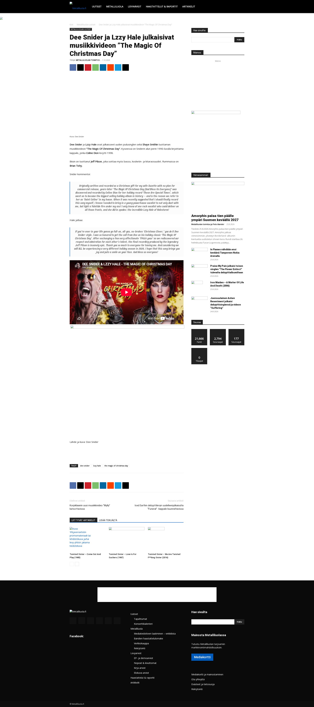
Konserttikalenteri (143, 623)
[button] (240, 6)
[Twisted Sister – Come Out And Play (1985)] (87, 539)
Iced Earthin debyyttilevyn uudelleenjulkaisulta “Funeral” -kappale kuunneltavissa (159, 507)
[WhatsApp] (95, 67)
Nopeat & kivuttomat (145, 663)
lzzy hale (97, 465)
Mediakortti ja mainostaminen (207, 674)
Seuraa (218, 330)
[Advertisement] (157, 41)
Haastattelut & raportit (162, 6)
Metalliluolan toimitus (200, 224)
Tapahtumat (140, 618)
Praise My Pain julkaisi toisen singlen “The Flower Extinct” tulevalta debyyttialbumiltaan (226, 269)
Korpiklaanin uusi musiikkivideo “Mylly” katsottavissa (90, 507)
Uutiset (97, 6)
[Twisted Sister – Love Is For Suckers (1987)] (126, 539)
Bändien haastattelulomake (148, 638)
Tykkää (199, 330)
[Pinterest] (88, 67)
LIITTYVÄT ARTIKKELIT (83, 520)
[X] (80, 67)
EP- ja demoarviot (143, 658)
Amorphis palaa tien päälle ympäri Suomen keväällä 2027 (214, 218)
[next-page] (77, 564)
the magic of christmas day (116, 465)
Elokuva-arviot (141, 672)
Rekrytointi (139, 648)
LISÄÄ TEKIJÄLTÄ (108, 520)
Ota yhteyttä (198, 679)
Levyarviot (134, 6)
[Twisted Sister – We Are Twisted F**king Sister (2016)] (165, 539)
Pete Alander (218, 224)
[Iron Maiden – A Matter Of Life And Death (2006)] (197, 286)
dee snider (85, 465)
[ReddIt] (110, 67)
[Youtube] (117, 620)
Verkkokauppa (141, 643)
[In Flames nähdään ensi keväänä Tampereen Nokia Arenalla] (199, 253)
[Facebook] (73, 67)
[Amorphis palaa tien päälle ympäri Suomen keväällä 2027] (217, 197)
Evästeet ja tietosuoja (203, 684)
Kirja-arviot (140, 667)
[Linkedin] (103, 67)
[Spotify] (99, 620)
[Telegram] (118, 67)
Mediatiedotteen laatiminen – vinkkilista (155, 633)
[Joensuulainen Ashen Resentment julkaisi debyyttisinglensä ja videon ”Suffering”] (199, 302)
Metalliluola (114, 6)
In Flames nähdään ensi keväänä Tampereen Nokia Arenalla (224, 252)
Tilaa (199, 349)
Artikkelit (188, 6)
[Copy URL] (125, 67)
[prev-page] (72, 564)
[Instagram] (81, 620)
